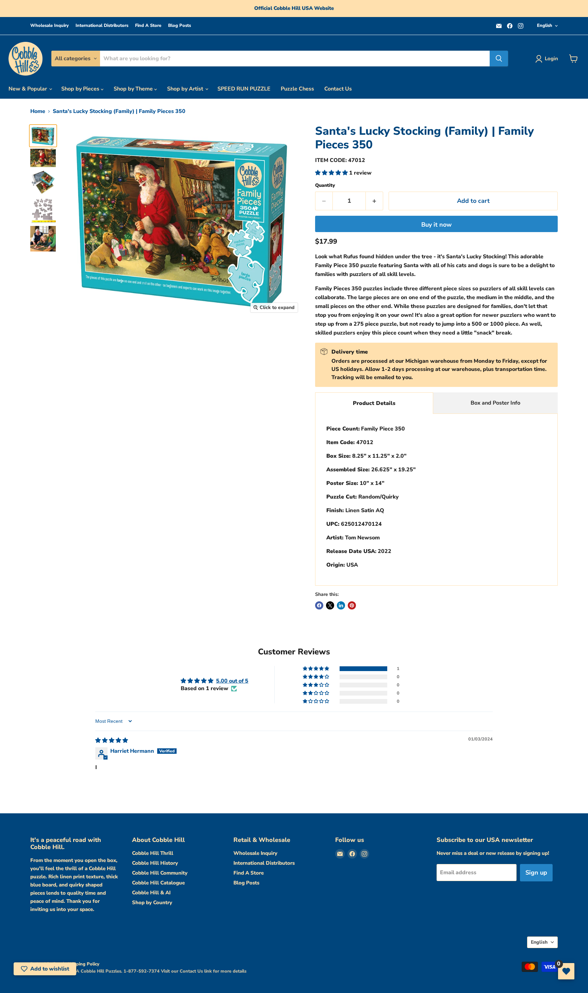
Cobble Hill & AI (151, 892)
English (544, 25)
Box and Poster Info (495, 403)
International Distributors (102, 25)
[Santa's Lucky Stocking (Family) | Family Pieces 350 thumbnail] (43, 136)
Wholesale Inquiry (49, 25)
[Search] (499, 58)
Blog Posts (179, 25)
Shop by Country (152, 902)
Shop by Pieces (81, 89)
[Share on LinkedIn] (341, 605)
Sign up (536, 872)
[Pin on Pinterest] (352, 605)
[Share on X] (330, 605)
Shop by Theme (134, 89)
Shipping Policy (83, 964)
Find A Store (148, 25)
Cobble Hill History (155, 863)
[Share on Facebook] (319, 605)
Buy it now (436, 225)
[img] (111, 740)
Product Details (374, 403)
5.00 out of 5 (232, 681)
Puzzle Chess (297, 89)
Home (37, 111)
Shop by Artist (186, 89)
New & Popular (28, 89)
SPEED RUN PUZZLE (244, 89)
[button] (332, 173)
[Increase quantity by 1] (374, 201)
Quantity (325, 185)
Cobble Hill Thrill (152, 853)
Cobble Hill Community (159, 872)
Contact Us (338, 89)
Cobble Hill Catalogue (158, 882)
